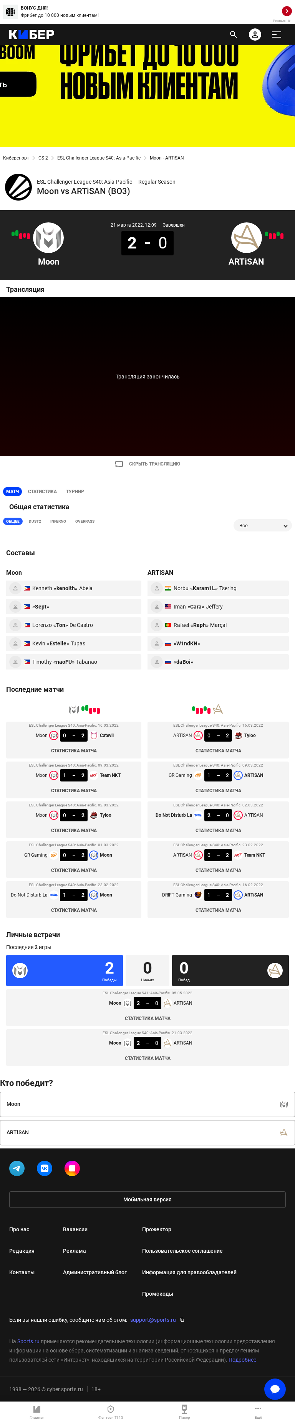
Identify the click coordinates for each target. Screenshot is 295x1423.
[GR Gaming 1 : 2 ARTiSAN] (278, 234)
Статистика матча (74, 750)
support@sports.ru (153, 1320)
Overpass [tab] (84, 521)
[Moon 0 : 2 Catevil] (28, 236)
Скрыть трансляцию (154, 464)
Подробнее (242, 1360)
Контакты (22, 1272)
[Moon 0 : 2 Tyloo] (20, 236)
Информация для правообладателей (189, 1272)
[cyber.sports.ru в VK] (46, 1170)
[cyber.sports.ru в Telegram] (18, 1170)
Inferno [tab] (58, 521)
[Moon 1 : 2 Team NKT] (24, 235)
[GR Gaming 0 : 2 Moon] (16, 233)
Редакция (22, 1251)
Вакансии (75, 1229)
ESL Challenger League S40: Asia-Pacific (99, 158)
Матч (12, 491)
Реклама (74, 1251)
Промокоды (157, 1294)
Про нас (19, 1229)
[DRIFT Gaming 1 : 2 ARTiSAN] (266, 234)
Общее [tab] (13, 521)
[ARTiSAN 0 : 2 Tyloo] (281, 236)
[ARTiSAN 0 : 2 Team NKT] (270, 236)
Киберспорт (16, 158)
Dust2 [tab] (35, 521)
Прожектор (156, 1229)
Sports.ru (28, 1341)
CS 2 (43, 158)
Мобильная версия (147, 1199)
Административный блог (95, 1272)
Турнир (75, 491)
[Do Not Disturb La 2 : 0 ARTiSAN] (274, 236)
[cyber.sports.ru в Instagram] (74, 1170)
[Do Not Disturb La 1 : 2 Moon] (13, 234)
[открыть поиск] (233, 34)
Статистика (42, 491)
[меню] (276, 34)
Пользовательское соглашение (182, 1251)
